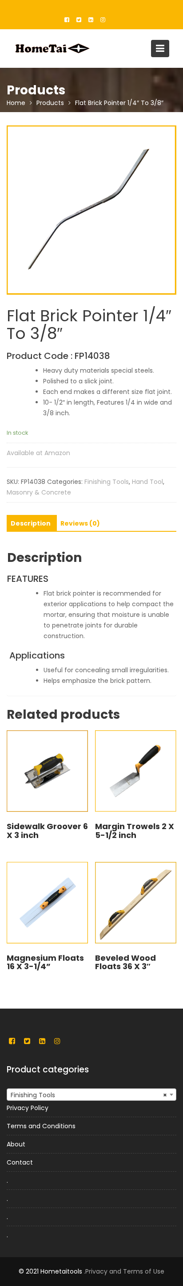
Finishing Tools (106, 481)
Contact (20, 1162)
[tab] (30, 523)
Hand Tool (147, 481)
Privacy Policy (27, 1107)
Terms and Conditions (41, 1126)
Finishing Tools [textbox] (89, 1095)
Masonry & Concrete (39, 492)
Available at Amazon (38, 452)
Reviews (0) (80, 523)
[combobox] (91, 1094)
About (16, 1144)
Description (31, 523)
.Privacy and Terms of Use (124, 1271)
